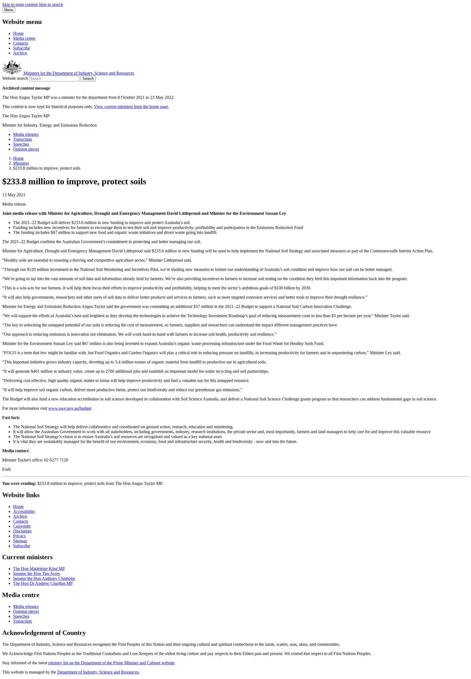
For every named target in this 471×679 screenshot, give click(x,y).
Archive (20, 53)
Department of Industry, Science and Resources (98, 672)
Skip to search (51, 4)
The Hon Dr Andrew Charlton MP (43, 583)
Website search (15, 78)
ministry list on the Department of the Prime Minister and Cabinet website (111, 662)
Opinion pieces (26, 149)
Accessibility (24, 511)
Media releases (25, 134)
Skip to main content (20, 4)
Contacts (20, 43)
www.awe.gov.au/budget (69, 408)
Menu (8, 10)
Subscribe (21, 48)
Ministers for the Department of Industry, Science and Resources (78, 73)
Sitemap (20, 541)
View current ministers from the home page (131, 106)
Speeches (21, 144)
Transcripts (22, 139)
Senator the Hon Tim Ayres (36, 573)
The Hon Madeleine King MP (39, 568)
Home (18, 33)
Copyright (22, 526)
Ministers (21, 163)
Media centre (24, 38)
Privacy (19, 536)
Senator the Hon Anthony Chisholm (44, 578)
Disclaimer (22, 531)
